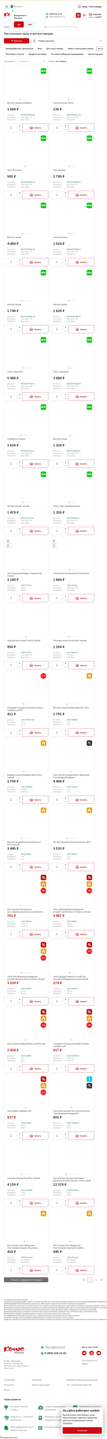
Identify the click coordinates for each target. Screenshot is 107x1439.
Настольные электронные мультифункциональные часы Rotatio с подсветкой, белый (25, 910)
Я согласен (82, 1430)
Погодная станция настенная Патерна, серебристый (71, 1044)
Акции (7, 1389)
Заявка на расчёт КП (78, 15)
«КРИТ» (85, 1364)
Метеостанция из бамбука (19, 103)
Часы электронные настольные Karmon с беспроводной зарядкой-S (71, 1112)
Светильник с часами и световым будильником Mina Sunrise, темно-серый (72, 1179)
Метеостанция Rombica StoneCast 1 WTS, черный (24, 843)
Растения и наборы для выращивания (67, 54)
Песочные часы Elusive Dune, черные (70, 640)
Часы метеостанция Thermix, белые (23, 640)
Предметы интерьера (38, 54)
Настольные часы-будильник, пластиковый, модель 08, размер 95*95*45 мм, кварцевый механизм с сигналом (23, 1246)
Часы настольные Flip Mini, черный (23, 1178)
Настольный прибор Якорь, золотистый (26, 1043)
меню (6, 6)
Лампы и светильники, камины (81, 48)
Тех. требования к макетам (78, 1384)
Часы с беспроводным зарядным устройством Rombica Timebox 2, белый (71, 910)
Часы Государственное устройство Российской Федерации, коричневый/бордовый (70, 977)
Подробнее (67, 1423)
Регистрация (95, 6)
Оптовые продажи (53, 1427)
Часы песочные (14, 170)
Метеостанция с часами (18, 506)
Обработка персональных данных (82, 1379)
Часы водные (59, 170)
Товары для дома (46, 41)
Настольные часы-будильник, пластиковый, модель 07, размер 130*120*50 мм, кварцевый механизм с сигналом (70, 1246)
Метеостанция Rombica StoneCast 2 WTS (72, 842)
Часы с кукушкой (14, 371)
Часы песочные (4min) (63, 103)
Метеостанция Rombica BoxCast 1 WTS (71, 707)
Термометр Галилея (16, 439)
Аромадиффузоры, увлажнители (19, 48)
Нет (30, 24)
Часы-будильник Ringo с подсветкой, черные (24, 574)
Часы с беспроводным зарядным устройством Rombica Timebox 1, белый (25, 977)
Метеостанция (14, 237)
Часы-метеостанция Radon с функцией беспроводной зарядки (71, 776)
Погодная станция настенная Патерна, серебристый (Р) (25, 708)
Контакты (8, 1384)
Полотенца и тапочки (15, 54)
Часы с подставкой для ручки (66, 506)
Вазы (40, 48)
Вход (84, 6)
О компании (9, 1379)
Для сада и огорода (54, 48)
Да (18, 24)
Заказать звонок (84, 15)
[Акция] (89, 676)
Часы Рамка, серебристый (19, 1111)
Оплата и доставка (40, 1384)
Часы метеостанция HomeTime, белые (71, 573)
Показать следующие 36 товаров (26, 1279)
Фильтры (18, 41)
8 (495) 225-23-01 (55, 14)
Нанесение (37, 1379)
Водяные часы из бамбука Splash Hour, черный (24, 776)
